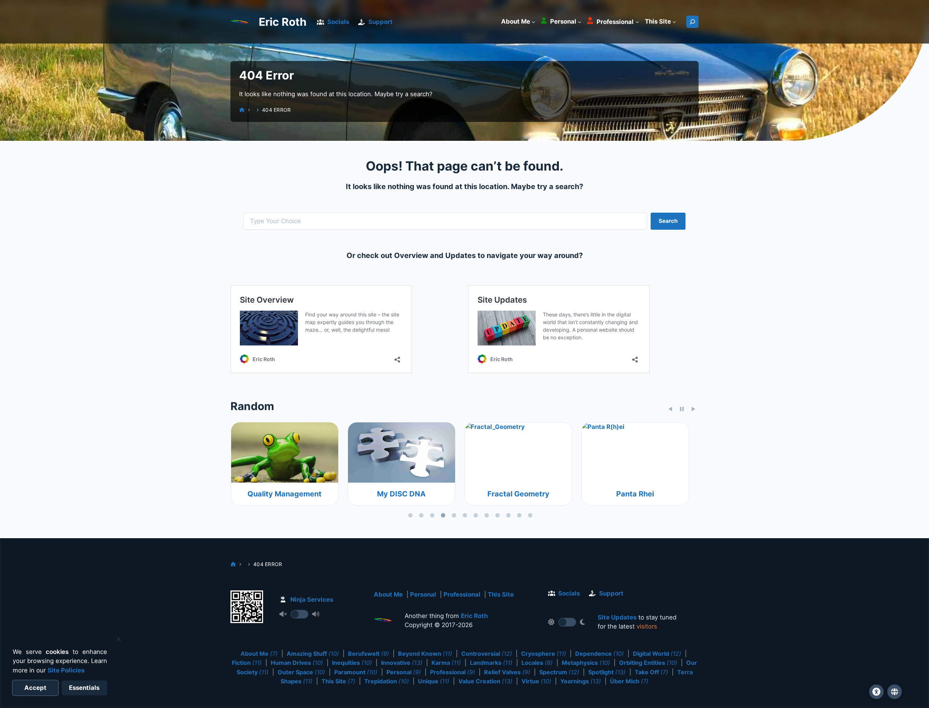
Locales (537, 662)
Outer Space (301, 672)
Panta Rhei (416, 494)
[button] (894, 691)
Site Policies (66, 670)
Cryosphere (543, 653)
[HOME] (242, 109)
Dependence (599, 653)
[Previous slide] (670, 409)
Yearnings (580, 681)
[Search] (692, 22)
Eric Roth (283, 21)
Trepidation (386, 681)
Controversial (486, 653)
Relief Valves (507, 672)
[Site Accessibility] (876, 691)
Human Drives (297, 662)
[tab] (410, 515)
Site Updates (617, 617)
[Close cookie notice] (119, 639)
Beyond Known (425, 653)
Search (668, 220)
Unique (433, 681)
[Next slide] (693, 409)
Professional (461, 594)
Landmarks (491, 662)
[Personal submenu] (579, 22)
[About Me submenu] (533, 22)
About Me (388, 594)
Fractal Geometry (299, 494)
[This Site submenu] (674, 22)
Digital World (657, 653)
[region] (464, 471)
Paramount (355, 672)
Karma (446, 662)
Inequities (352, 662)
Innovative (401, 662)
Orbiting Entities (648, 662)
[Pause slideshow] (682, 409)
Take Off (651, 672)
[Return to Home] (383, 621)
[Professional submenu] (637, 22)
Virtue (536, 681)
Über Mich (629, 681)
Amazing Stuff (313, 653)
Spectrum (559, 672)
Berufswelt (368, 653)
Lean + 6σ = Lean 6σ (533, 494)
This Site (501, 594)
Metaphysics (586, 662)
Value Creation (485, 681)
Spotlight (607, 672)
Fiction (247, 662)
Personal (423, 594)
